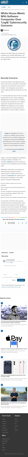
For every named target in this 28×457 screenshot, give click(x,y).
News (9, 7)
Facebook (4, 421)
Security (11, 252)
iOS (3, 445)
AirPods (16, 430)
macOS (3, 447)
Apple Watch (5, 441)
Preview (13, 280)
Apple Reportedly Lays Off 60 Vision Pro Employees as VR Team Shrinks (13, 403)
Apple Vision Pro (6, 439)
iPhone (16, 426)
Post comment (21, 280)
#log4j (6, 133)
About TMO (4, 430)
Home (4, 7)
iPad (16, 428)
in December (10, 175)
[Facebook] (26, 223)
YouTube (4, 423)
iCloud (3, 449)
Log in (11, 262)
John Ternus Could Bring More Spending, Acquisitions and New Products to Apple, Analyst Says (13, 321)
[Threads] (22, 223)
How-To (16, 421)
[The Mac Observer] (4, 2)
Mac (16, 423)
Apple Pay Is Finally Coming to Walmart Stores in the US (14, 349)
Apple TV (4, 443)
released (9, 162)
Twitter (3, 419)
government (5, 252)
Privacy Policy (5, 432)
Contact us (4, 428)
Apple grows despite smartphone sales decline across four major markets (13, 375)
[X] (18, 223)
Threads (4, 426)
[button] (23, 2)
